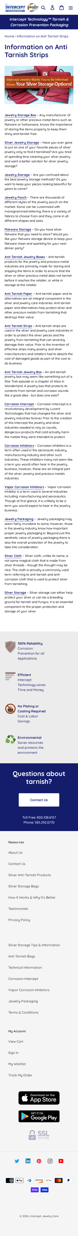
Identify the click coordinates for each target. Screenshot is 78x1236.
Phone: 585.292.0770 (39, 822)
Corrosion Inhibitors (19, 446)
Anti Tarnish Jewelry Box (23, 372)
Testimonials (18, 909)
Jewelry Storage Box (20, 115)
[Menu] (70, 7)
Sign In (13, 1053)
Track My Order (20, 1075)
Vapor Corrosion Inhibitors (24, 487)
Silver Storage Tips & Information (34, 945)
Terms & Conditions (23, 1012)
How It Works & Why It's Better (32, 897)
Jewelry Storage (17, 175)
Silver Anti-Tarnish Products (29, 875)
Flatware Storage (18, 229)
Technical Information (25, 967)
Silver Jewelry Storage (22, 142)
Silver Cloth (13, 556)
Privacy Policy (19, 920)
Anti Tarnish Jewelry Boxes (25, 257)
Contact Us (39, 800)
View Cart (15, 1041)
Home (9, 36)
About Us (15, 852)
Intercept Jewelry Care (44, 1216)
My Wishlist (17, 1064)
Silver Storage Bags (23, 886)
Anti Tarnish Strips (18, 326)
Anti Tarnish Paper (18, 294)
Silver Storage (15, 593)
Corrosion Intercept (19, 404)
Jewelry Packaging (19, 519)
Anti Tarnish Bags (21, 956)
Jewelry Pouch (16, 197)
